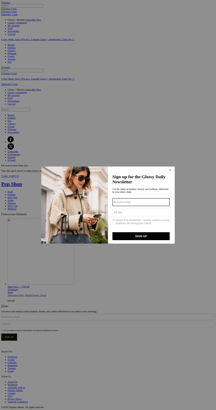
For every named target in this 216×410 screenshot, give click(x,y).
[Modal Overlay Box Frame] (108, 205)
